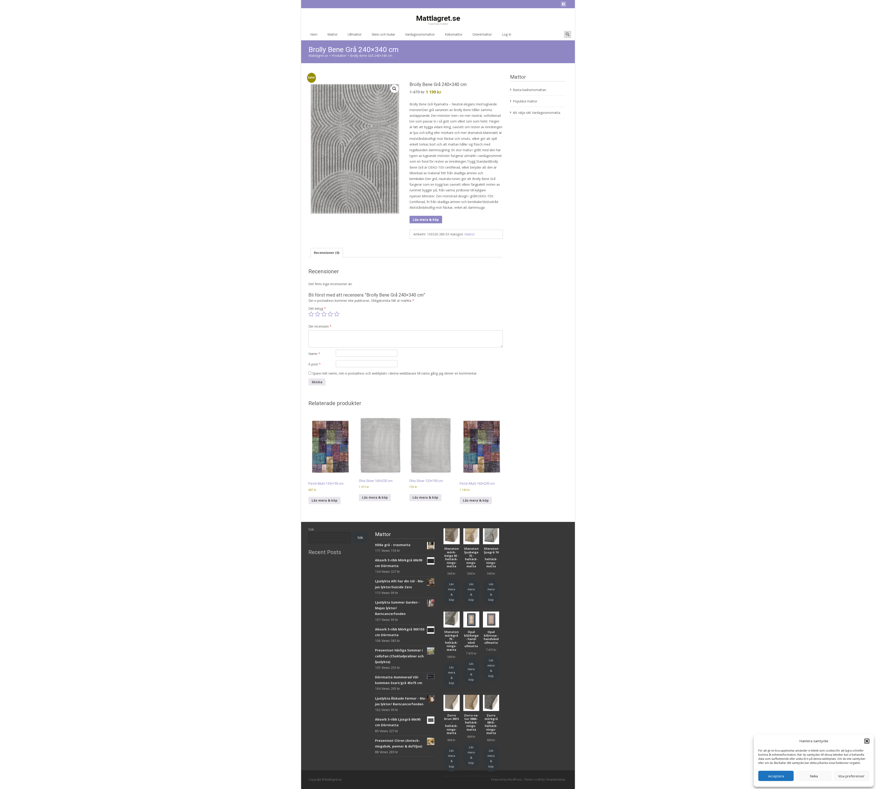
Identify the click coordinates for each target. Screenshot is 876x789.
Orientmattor (482, 34)
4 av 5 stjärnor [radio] (330, 314)
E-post (314, 364)
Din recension (319, 326)
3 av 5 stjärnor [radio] (324, 314)
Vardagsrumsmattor (420, 34)
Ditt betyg (317, 308)
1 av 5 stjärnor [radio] (311, 314)
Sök (311, 529)
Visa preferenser (851, 776)
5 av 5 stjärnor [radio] (336, 314)
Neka (814, 776)
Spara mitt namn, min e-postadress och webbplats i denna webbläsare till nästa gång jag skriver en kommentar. (394, 373)
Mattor (332, 34)
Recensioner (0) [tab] (326, 252)
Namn (314, 354)
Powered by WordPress (506, 779)
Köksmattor (453, 34)
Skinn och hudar (383, 34)
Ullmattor (355, 34)
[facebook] (563, 5)
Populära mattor (525, 101)
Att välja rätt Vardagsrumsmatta (536, 112)
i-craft (537, 779)
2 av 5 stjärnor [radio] (317, 314)
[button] (867, 741)
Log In (506, 34)
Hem (313, 34)
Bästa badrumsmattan (529, 90)
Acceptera (776, 776)
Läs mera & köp (426, 219)
